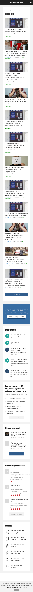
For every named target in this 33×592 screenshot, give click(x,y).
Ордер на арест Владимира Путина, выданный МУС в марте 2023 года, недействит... (18, 444)
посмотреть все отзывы (16, 514)
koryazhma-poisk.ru (16, 2)
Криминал (8, 35)
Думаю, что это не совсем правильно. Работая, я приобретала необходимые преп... (19, 362)
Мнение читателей (12, 428)
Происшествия (10, 263)
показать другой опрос (16, 417)
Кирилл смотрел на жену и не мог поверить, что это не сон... (18, 434)
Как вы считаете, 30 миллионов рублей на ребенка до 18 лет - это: (15, 389)
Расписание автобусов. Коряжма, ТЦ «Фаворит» (18, 538)
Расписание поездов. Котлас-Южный (17, 552)
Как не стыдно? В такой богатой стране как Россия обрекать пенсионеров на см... (19, 373)
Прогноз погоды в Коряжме (16, 566)
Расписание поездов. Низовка (17, 545)
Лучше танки (14, 343)
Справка (8, 526)
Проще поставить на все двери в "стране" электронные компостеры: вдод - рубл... (18, 352)
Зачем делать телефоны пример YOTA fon (18, 336)
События (8, 175)
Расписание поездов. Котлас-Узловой (17, 559)
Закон (7, 287)
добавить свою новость (16, 453)
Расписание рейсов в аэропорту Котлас (17, 532)
